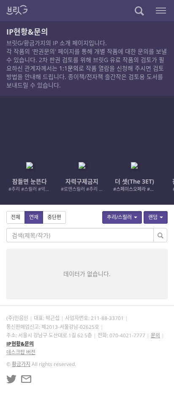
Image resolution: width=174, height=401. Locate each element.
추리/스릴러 (119, 217)
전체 (15, 217)
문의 (155, 335)
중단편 (54, 217)
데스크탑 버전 (20, 352)
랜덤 (153, 217)
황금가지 (21, 364)
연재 (33, 217)
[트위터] (11, 379)
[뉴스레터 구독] (26, 379)
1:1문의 (69, 68)
